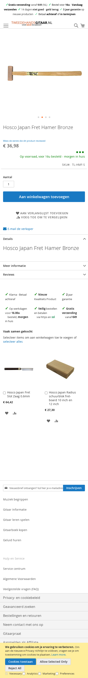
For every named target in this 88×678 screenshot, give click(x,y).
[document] (44, 660)
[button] (38, 117)
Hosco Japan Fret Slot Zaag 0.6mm (18, 394)
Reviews (8, 274)
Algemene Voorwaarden (19, 579)
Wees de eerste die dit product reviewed (24, 140)
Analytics (32, 673)
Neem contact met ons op (23, 624)
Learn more (58, 654)
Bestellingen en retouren (22, 615)
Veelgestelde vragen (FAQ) (21, 589)
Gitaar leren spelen (16, 520)
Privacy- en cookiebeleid (21, 597)
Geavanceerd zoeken (19, 606)
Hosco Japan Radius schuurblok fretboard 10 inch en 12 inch (62, 398)
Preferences (67, 673)
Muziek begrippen (15, 499)
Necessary (15, 673)
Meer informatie (14, 266)
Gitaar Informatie (15, 509)
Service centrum (14, 569)
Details (8, 239)
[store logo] (31, 23)
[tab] (44, 238)
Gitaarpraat (12, 633)
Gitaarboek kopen (15, 530)
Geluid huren (12, 540)
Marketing (49, 673)
